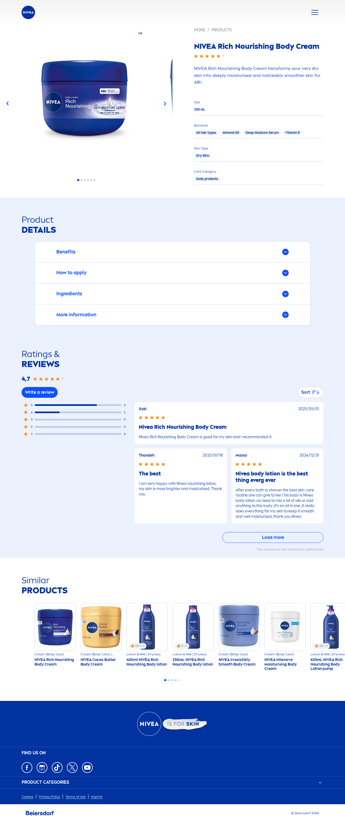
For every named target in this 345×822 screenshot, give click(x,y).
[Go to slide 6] (94, 180)
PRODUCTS (222, 30)
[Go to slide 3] (85, 180)
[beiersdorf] (40, 813)
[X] (72, 767)
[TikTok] (57, 767)
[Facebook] (27, 767)
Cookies (27, 797)
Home (199, 30)
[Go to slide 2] (81, 180)
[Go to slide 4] (88, 180)
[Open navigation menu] (314, 12)
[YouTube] (87, 767)
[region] (86, 99)
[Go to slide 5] (91, 180)
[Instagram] (42, 767)
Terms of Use (75, 797)
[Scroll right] (165, 103)
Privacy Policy (49, 797)
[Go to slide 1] (78, 180)
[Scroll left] (7, 103)
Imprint (96, 797)
